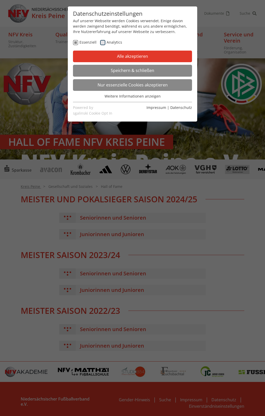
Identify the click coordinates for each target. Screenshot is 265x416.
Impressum (156, 107)
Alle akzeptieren (132, 56)
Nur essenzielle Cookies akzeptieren (133, 85)
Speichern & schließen (132, 70)
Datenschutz (181, 107)
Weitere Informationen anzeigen (133, 96)
